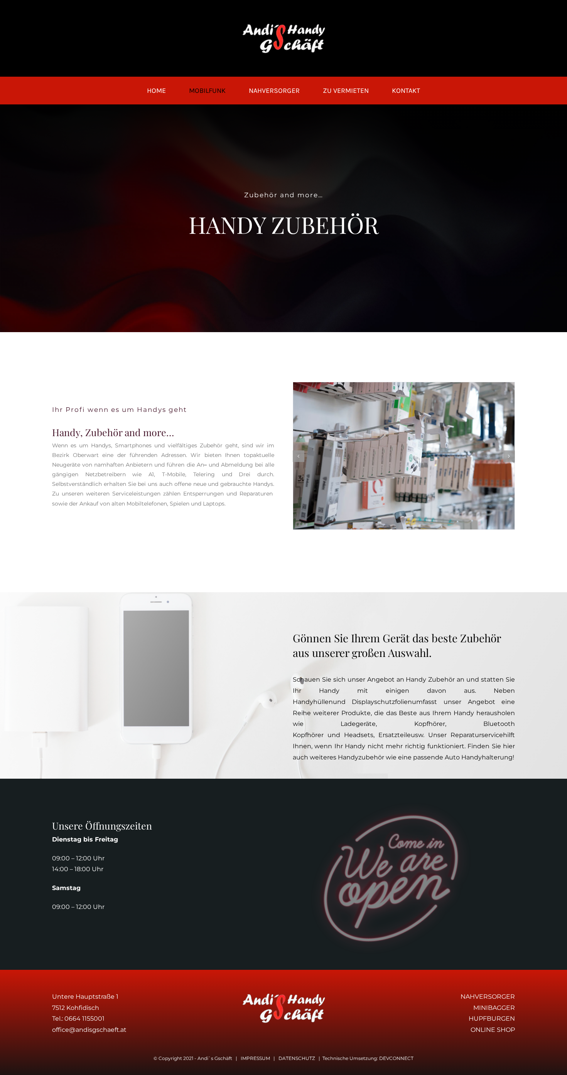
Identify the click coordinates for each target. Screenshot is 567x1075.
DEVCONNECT (396, 1058)
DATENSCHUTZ (296, 1058)
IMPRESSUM (255, 1058)
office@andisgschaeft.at (89, 1029)
